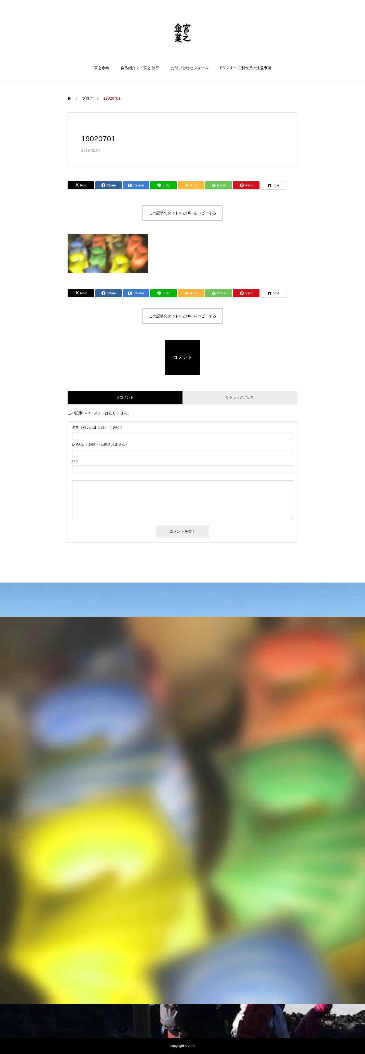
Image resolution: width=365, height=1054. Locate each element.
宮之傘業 (101, 68)
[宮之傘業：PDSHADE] (182, 33)
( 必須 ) (97, 427)
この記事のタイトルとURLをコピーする (182, 213)
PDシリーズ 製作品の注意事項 (245, 68)
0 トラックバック (240, 397)
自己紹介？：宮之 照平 (140, 68)
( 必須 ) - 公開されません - (99, 444)
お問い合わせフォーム (189, 68)
